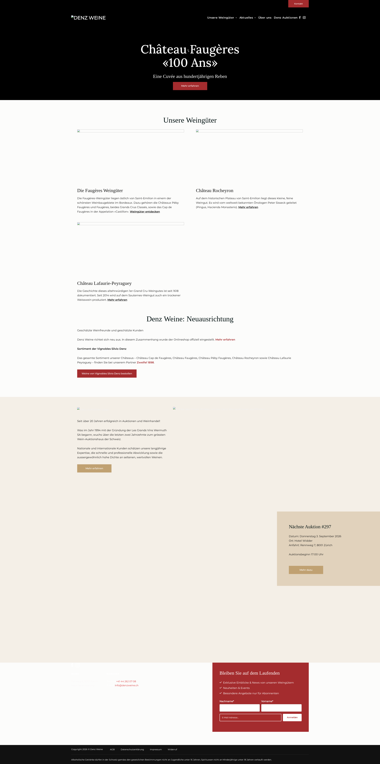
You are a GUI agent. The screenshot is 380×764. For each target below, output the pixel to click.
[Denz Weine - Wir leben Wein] (90, 17)
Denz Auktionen (286, 17)
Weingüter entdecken (145, 211)
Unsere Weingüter (220, 17)
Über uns (264, 17)
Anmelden (292, 717)
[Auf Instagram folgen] (304, 17)
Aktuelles (246, 17)
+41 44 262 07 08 (126, 681)
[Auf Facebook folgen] (300, 17)
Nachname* (227, 701)
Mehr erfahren (248, 207)
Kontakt (298, 3)
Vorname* (267, 701)
